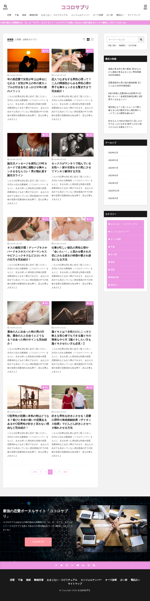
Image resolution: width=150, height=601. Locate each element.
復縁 (24, 15)
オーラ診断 (98, 15)
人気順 (18, 39)
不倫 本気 (112, 45)
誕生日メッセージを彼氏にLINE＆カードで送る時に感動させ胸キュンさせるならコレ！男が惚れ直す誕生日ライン (27, 169)
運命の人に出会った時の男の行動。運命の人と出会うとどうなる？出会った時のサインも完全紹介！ (27, 337)
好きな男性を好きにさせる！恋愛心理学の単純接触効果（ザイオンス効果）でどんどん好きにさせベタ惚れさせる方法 (71, 421)
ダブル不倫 (132, 45)
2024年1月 (113, 160)
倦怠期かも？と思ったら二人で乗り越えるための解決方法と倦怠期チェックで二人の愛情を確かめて (124, 110)
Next (65, 472)
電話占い (120, 15)
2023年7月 (113, 168)
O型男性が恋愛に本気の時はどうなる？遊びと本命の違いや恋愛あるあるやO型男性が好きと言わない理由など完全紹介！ (28, 421)
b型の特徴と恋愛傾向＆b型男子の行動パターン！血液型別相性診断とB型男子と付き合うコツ (125, 96)
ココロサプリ (38, 541)
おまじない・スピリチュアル (54, 15)
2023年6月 (113, 175)
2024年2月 (113, 152)
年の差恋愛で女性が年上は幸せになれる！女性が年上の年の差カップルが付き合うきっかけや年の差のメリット (27, 85)
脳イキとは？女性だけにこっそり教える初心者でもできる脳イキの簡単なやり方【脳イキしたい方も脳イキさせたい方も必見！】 (71, 337)
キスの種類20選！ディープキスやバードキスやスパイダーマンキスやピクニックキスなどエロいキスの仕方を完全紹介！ (27, 253)
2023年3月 (113, 183)
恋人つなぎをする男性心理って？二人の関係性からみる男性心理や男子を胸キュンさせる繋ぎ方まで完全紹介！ (71, 85)
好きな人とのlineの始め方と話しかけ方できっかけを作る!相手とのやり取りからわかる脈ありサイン (125, 123)
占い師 (110, 15)
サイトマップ (134, 15)
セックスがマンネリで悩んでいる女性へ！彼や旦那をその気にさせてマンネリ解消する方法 (71, 167)
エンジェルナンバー (80, 15)
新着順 (10, 39)
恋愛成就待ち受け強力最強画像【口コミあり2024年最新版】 (124, 84)
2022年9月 (113, 198)
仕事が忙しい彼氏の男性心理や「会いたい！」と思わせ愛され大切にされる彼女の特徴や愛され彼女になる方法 (71, 253)
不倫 (17, 15)
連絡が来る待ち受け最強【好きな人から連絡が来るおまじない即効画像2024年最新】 (124, 72)
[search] (141, 39)
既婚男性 (122, 45)
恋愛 (9, 15)
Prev (35, 472)
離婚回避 (34, 15)
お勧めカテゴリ (30, 39)
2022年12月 (113, 190)
